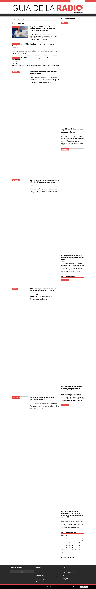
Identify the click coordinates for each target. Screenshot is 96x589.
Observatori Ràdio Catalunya (68, 571)
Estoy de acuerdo (84, 586)
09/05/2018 (33, 401)
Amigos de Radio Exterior (68, 573)
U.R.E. (64, 575)
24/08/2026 (64, 134)
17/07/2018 (33, 292)
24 (63, 549)
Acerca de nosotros (40, 571)
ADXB (64, 576)
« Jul (62, 554)
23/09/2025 (15, 47)
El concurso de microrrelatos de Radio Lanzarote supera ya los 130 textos (72, 257)
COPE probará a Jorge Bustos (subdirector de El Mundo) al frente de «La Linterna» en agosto (44, 182)
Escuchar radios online (67, 579)
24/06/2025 (33, 75)
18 (66, 547)
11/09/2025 (15, 61)
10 (63, 545)
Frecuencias (23, 15)
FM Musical (65, 578)
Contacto (53, 15)
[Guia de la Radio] (48, 12)
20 (72, 547)
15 (79, 545)
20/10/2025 (33, 32)
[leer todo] (45, 39)
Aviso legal (38, 581)
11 (66, 545)
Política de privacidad (40, 579)
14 (76, 545)
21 (76, 547)
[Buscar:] (77, 1)
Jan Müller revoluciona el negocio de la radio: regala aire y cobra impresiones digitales (72, 131)
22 (79, 547)
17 (63, 547)
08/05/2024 (33, 185)
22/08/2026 (64, 518)
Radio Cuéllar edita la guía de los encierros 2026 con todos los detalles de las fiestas (71, 388)
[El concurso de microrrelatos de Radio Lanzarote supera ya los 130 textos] (72, 201)
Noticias (13, 15)
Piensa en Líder (44, 15)
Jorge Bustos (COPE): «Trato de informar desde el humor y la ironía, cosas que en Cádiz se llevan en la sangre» (43, 28)
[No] (94, 587)
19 (69, 547)
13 (72, 545)
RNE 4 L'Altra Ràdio (67, 572)
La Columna (34, 15)
